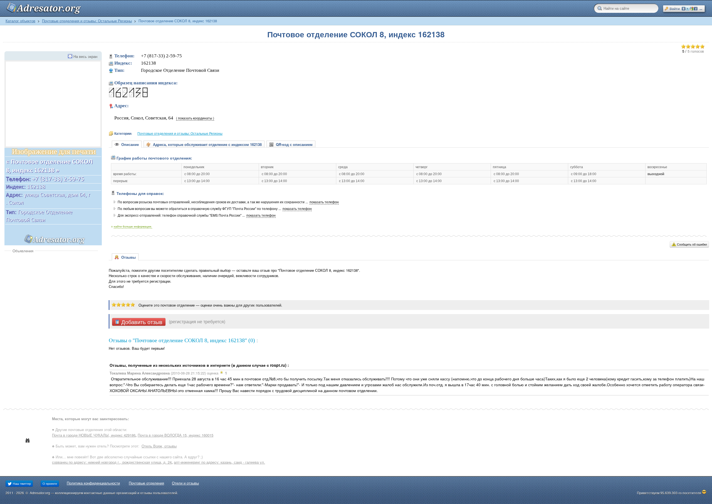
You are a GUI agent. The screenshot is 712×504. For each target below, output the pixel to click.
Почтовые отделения (146, 483)
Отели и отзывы (185, 483)
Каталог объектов (20, 20)
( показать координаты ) (195, 118)
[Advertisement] (51, 295)
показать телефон (324, 202)
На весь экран (85, 56)
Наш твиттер (21, 483)
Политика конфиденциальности (93, 483)
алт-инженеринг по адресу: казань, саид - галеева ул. (219, 462)
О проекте (50, 483)
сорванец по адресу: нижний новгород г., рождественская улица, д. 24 (112, 462)
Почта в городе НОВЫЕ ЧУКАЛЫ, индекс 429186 (93, 435)
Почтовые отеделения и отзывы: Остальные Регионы (87, 20)
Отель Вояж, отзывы (159, 446)
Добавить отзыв (141, 322)
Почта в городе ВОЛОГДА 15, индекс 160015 (175, 435)
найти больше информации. (133, 226)
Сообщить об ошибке (692, 244)
